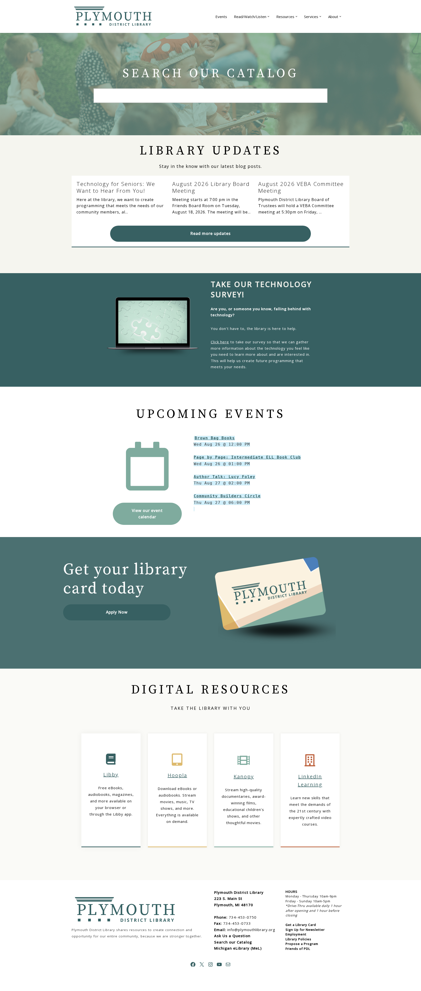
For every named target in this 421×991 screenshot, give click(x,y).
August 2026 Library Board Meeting (211, 187)
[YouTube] (219, 964)
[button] (268, 17)
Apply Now (117, 612)
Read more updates (210, 233)
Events (221, 16)
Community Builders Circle (227, 496)
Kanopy (244, 776)
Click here (220, 341)
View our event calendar (147, 514)
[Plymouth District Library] (114, 16)
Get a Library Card (301, 925)
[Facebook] (193, 964)
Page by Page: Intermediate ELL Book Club (247, 457)
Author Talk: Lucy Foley (224, 476)
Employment (296, 934)
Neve (77, 984)
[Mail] (228, 964)
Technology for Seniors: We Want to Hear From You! (116, 187)
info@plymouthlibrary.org (251, 929)
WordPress (121, 984)
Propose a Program (302, 944)
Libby (110, 774)
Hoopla (177, 775)
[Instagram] (210, 964)
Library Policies (298, 939)
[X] (202, 964)
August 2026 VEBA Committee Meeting (301, 187)
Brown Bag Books (215, 438)
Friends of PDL (298, 948)
